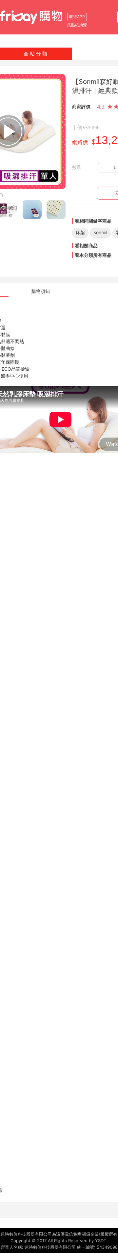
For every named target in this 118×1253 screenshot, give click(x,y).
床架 (80, 232)
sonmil (100, 232)
